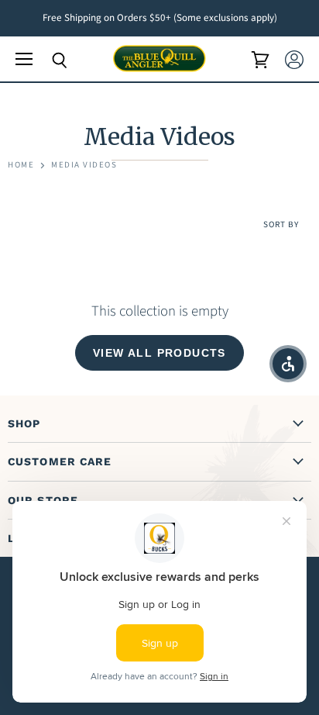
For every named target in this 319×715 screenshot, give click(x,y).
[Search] (48, 60)
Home (21, 166)
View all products (159, 353)
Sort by (281, 225)
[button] (288, 363)
